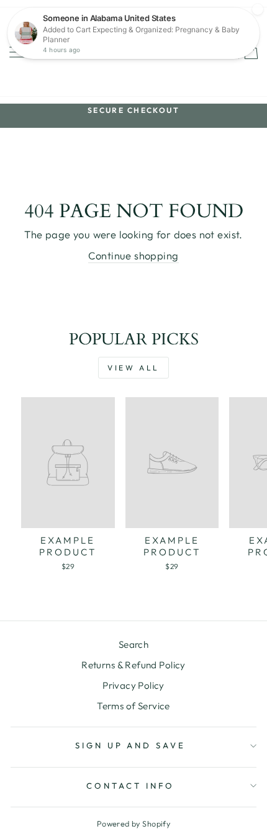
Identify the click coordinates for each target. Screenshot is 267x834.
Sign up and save (130, 745)
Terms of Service (133, 706)
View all (133, 367)
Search (133, 644)
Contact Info (130, 786)
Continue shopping (133, 255)
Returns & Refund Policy (133, 665)
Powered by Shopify (133, 823)
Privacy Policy (133, 685)
